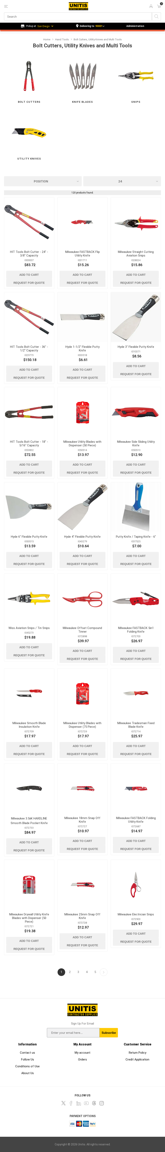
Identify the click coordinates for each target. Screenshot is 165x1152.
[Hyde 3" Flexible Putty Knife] (136, 317)
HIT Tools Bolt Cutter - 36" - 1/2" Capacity (29, 348)
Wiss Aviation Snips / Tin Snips (29, 628)
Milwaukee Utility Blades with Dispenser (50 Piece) (82, 443)
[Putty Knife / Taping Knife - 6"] (136, 507)
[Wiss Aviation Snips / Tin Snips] (29, 598)
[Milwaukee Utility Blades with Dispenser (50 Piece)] (82, 412)
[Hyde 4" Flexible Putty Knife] (82, 507)
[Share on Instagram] (101, 1103)
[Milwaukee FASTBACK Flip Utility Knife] (82, 222)
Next (103, 972)
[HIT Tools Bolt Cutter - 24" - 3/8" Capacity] (29, 222)
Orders (82, 1059)
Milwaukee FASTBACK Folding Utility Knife (136, 819)
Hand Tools (62, 39)
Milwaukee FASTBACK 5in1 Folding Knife (136, 629)
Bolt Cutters (29, 101)
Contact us (27, 1052)
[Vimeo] (94, 1103)
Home (46, 39)
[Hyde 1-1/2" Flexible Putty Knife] (82, 317)
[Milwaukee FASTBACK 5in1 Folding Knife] (136, 598)
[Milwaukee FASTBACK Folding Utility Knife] (136, 788)
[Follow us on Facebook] (71, 1103)
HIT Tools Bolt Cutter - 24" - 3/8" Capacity (29, 253)
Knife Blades (82, 101)
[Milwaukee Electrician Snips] (136, 885)
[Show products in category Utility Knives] (29, 133)
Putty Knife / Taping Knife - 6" (136, 536)
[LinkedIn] (78, 1103)
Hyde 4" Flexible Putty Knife (82, 536)
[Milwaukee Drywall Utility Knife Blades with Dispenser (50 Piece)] (29, 885)
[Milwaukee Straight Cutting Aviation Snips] (136, 222)
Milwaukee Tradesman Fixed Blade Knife (136, 725)
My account (82, 1052)
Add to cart (29, 274)
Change (90, 26)
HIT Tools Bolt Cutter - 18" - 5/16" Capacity (29, 443)
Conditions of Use (27, 1066)
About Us (27, 1073)
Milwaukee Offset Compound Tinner (82, 629)
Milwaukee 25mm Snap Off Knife (82, 916)
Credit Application (137, 1059)
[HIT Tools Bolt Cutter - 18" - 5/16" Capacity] (29, 412)
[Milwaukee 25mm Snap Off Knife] (82, 885)
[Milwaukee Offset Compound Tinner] (82, 598)
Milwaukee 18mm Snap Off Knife (82, 819)
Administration (135, 26)
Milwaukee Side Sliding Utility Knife (136, 443)
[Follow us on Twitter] (63, 1103)
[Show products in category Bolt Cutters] (29, 76)
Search (156, 16)
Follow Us (27, 1059)
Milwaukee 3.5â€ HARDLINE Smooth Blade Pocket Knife (29, 821)
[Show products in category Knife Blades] (82, 76)
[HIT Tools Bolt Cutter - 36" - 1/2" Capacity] (29, 317)
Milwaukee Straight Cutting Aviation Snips (136, 253)
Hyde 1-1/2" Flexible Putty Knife (82, 348)
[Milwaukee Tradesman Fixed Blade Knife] (136, 693)
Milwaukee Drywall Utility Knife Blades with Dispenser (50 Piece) (29, 918)
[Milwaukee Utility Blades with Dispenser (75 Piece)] (82, 693)
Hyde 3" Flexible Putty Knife (136, 347)
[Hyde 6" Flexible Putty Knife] (29, 507)
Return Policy (137, 1052)
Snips (135, 101)
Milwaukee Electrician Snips (136, 914)
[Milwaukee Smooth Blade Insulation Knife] (29, 693)
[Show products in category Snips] (136, 76)
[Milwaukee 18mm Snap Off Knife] (82, 788)
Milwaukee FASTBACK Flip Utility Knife (82, 253)
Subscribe (109, 1032)
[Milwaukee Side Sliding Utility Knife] (136, 412)
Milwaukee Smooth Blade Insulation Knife (29, 725)
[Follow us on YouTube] (86, 1103)
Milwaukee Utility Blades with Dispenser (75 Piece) (82, 725)
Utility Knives (29, 158)
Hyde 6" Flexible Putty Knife (29, 536)
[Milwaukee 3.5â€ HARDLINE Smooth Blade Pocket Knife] (29, 788)
